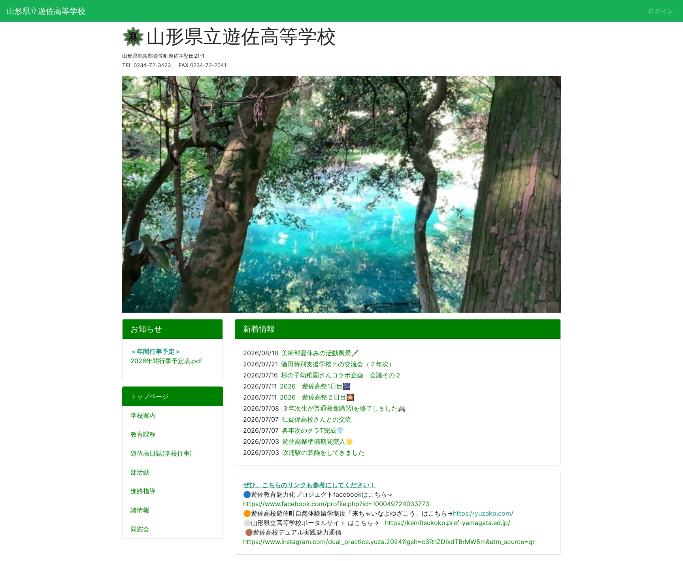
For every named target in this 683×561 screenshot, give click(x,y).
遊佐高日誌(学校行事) (161, 453)
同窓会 (139, 529)
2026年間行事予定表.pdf (166, 361)
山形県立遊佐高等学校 (45, 11)
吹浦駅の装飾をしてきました (323, 452)
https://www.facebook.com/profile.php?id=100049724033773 (336, 504)
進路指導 (143, 491)
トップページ (149, 396)
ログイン (661, 11)
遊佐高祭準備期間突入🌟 (317, 441)
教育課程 (143, 434)
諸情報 (139, 510)
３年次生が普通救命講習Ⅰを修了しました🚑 (344, 408)
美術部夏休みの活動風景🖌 (320, 353)
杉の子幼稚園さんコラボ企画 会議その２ (341, 375)
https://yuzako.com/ (483, 513)
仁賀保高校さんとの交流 (316, 419)
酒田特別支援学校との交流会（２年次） (338, 364)
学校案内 (143, 415)
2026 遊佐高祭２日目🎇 (317, 397)
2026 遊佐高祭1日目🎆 (315, 386)
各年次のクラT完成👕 (313, 430)
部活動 (139, 472)
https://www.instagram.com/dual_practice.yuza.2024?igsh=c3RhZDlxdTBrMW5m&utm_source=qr (389, 542)
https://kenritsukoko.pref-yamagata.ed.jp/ (447, 523)
